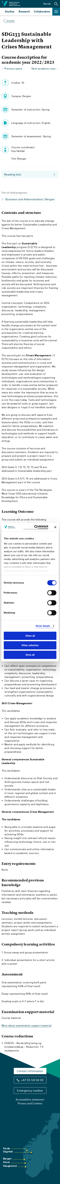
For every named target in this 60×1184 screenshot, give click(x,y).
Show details (43, 625)
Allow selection (30, 645)
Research (24, 11)
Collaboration (42, 11)
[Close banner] (55, 527)
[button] (56, 4)
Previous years (13, 68)
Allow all (30, 635)
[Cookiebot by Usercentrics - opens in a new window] (35, 527)
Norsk (47, 3)
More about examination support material (27, 1025)
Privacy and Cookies (30, 1103)
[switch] (51, 592)
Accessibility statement (30, 1099)
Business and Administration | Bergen (30, 199)
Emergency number (30, 1090)
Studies (9, 11)
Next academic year (44, 68)
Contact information (30, 1071)
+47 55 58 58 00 (32, 1080)
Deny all (30, 654)
